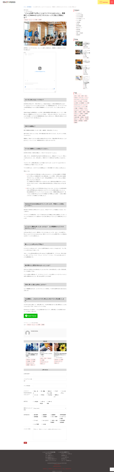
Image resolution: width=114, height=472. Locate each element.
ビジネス (85, 108)
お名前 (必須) (27, 373)
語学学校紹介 (81, 120)
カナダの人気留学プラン (64, 452)
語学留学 (78, 31)
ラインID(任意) (27, 385)
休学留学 (28, 364)
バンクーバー (85, 48)
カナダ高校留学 (81, 102)
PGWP (82, 95)
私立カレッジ (33, 364)
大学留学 (40, 19)
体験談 (84, 111)
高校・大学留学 (79, 33)
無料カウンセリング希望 (28, 408)
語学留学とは (64, 455)
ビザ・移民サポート (49, 455)
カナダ (89, 48)
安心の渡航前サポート (49, 457)
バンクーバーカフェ (77, 106)
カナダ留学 (28, 361)
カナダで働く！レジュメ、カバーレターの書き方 (86, 68)
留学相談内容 (26, 414)
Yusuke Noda (34, 331)
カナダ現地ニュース (80, 18)
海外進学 (83, 115)
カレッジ (31, 19)
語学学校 (78, 29)
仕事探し (88, 57)
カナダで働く (33, 359)
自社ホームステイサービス (50, 460)
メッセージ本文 (27, 429)
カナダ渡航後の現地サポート (51, 458)
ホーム (25, 6)
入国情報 (78, 22)
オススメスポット (77, 99)
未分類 (77, 24)
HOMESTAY (50, 468)
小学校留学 (86, 113)
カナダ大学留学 (79, 16)
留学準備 (82, 117)
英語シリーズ (82, 118)
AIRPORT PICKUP (57, 468)
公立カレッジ (76, 113)
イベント (86, 97)
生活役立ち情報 (85, 46)
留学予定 (26, 401)
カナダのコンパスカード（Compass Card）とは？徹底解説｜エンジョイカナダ (86, 63)
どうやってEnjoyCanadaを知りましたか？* (27, 392)
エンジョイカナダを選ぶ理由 (49, 452)
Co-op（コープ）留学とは (66, 453)
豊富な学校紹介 (48, 453)
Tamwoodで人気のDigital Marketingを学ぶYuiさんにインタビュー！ (60, 355)
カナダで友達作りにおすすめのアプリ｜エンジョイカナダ (86, 44)
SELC (45, 358)
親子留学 (87, 118)
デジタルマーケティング (30, 363)
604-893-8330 (57, 464)
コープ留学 (26, 11)
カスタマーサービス (84, 99)
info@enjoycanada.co (57, 466)
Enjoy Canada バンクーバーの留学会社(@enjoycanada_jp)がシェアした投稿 (39, 88)
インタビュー (79, 13)
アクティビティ (81, 97)
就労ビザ (76, 115)
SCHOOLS (45, 468)
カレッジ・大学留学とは (66, 460)
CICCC (42, 358)
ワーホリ (84, 57)
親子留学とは (64, 458)
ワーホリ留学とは (65, 457)
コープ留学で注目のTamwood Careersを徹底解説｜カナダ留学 (32, 355)
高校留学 (78, 34)
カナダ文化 (85, 101)
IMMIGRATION (68, 468)
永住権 (80, 115)
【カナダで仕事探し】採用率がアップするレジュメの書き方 (86, 84)
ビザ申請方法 (81, 108)
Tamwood (26, 19)
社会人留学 (86, 117)
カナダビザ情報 (79, 15)
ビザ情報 (76, 108)
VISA (63, 468)
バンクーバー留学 (84, 106)
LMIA (79, 95)
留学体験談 (29, 6)
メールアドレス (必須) (28, 379)
